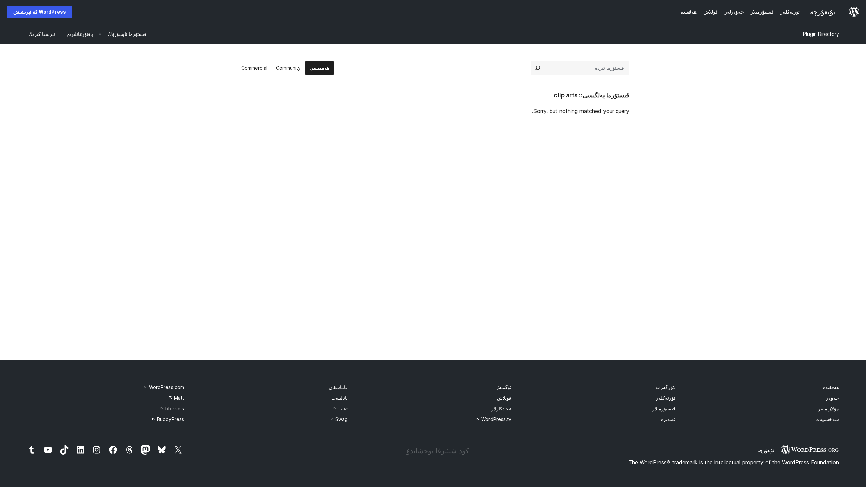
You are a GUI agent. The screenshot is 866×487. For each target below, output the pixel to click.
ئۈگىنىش (503, 387)
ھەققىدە (831, 387)
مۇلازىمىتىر (828, 408)
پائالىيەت (339, 398)
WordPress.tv (493, 419)
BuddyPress (167, 419)
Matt (176, 398)
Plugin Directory (821, 34)
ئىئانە (340, 408)
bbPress (172, 408)
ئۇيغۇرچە (766, 450)
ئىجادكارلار (501, 408)
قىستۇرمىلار (663, 408)
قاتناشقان (338, 387)
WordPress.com (163, 387)
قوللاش (504, 398)
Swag (338, 419)
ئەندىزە (668, 419)
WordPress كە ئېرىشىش (39, 12)
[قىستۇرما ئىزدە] (537, 68)
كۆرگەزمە (665, 387)
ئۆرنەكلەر (665, 398)
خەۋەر (832, 398)
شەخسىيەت (827, 419)
